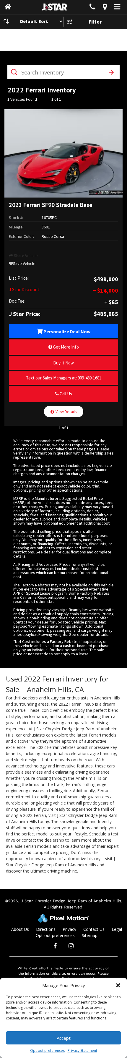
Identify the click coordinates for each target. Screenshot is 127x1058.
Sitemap (89, 935)
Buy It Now (63, 363)
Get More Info (65, 347)
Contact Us (94, 929)
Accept (64, 1038)
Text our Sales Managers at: (63, 378)
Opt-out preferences (47, 1050)
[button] (118, 985)
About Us (20, 929)
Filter (95, 22)
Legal (117, 929)
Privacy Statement (82, 1050)
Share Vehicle (25, 255)
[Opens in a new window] (105, 8)
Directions (46, 929)
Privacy (69, 929)
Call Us (65, 394)
